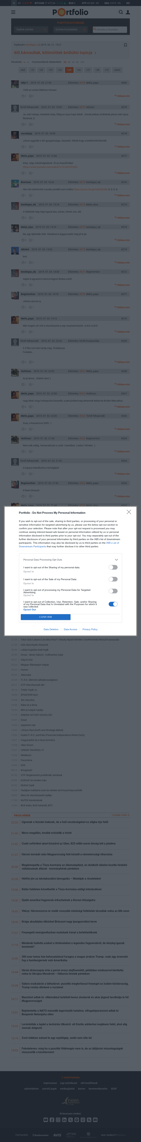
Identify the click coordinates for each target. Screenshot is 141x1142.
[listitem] (70, 560)
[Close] (130, 513)
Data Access (70, 629)
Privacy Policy (90, 629)
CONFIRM (45, 617)
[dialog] (70, 571)
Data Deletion (51, 629)
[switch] (113, 567)
